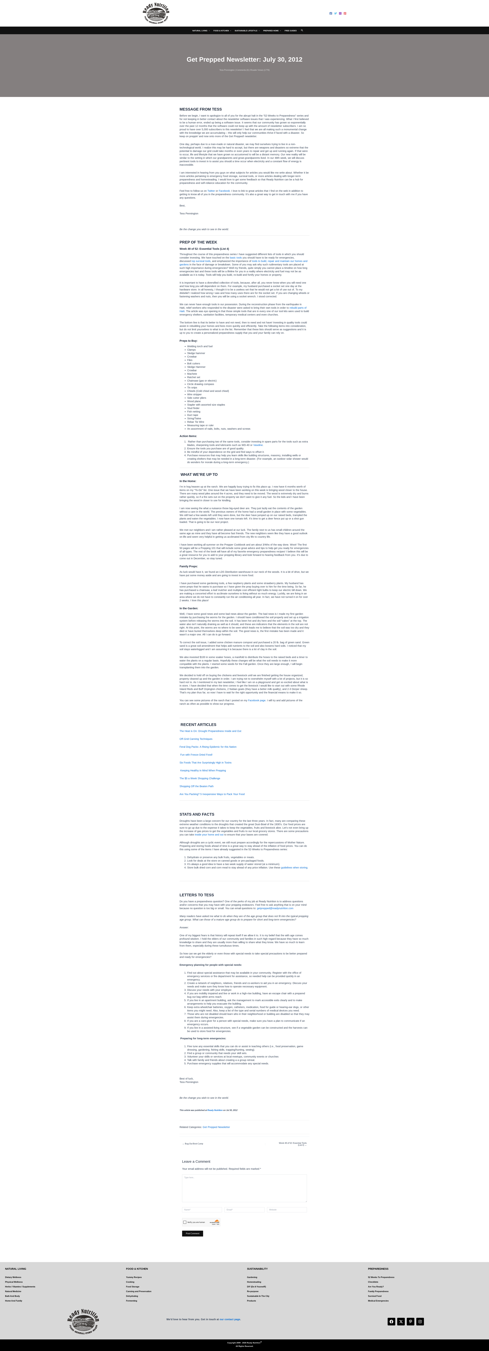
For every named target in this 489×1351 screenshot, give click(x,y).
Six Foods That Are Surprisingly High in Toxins (206, 762)
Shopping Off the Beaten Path (197, 786)
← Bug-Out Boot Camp (192, 1144)
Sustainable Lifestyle (246, 31)
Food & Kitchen (221, 31)
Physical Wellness (14, 1282)
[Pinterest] (345, 13)
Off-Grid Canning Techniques (196, 739)
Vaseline (258, 445)
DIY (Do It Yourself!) (256, 1287)
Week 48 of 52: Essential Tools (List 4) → (293, 1144)
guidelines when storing (294, 867)
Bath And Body (12, 1296)
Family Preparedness (378, 1291)
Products (251, 1301)
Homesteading (254, 1282)
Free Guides (291, 31)
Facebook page (257, 700)
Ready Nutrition (215, 1110)
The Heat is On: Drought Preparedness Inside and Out (210, 731)
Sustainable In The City (258, 1296)
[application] (208, 31)
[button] (391, 1321)
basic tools (236, 257)
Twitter (211, 190)
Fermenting (131, 1301)
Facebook (224, 190)
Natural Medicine (13, 1291)
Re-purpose (253, 1291)
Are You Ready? (376, 1287)
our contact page (230, 1319)
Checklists (373, 1282)
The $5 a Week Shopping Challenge (200, 778)
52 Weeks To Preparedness (381, 1277)
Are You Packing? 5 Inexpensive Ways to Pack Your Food (212, 794)
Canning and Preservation (138, 1291)
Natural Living (199, 31)
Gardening (252, 1277)
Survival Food (375, 1296)
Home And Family (13, 1301)
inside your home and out (209, 834)
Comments (241, 70)
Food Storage (132, 1287)
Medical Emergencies (378, 1301)
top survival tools (201, 261)
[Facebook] (330, 13)
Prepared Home (271, 31)
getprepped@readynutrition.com (275, 908)
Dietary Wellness (13, 1277)
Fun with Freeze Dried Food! (196, 754)
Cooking (130, 1282)
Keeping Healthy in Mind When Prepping (203, 770)
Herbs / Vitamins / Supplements (20, 1287)
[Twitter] (335, 13)
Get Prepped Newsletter (216, 1127)
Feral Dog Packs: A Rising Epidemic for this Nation (208, 746)
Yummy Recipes (134, 1277)
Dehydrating (132, 1296)
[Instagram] (340, 13)
